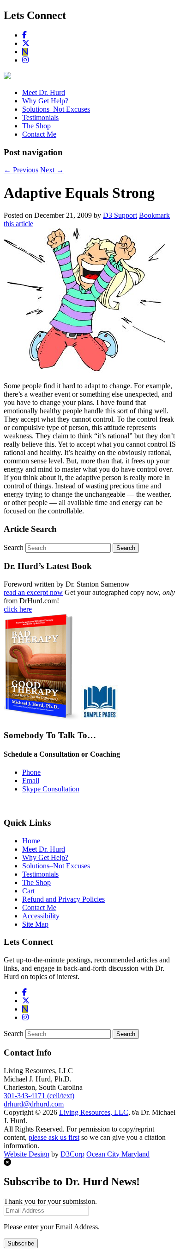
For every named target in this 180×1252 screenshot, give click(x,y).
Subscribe (20, 1243)
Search (14, 547)
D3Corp (72, 1154)
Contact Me (39, 134)
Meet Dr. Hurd (43, 92)
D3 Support (120, 215)
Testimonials (40, 117)
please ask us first (54, 1137)
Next (52, 170)
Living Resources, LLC (93, 1112)
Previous (21, 170)
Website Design (26, 1154)
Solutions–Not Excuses (56, 109)
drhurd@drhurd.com (34, 1104)
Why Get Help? (45, 101)
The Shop (36, 126)
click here (18, 609)
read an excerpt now (33, 592)
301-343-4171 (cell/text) (39, 1096)
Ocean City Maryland (118, 1154)
